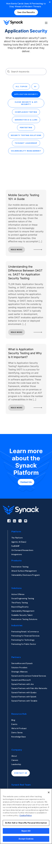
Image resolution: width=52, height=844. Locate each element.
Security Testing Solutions (26, 135)
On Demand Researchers (22, 550)
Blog (13, 720)
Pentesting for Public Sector (23, 644)
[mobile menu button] (46, 22)
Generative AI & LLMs (26, 120)
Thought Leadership (26, 143)
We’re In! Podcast (18, 728)
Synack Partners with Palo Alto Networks (29, 688)
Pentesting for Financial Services (25, 635)
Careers (14, 760)
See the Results (26, 12)
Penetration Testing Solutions (24, 619)
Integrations (16, 554)
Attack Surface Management (24, 571)
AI (35, 86)
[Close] (49, 792)
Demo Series (17, 732)
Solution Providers (19, 667)
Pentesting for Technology (22, 640)
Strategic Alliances (19, 671)
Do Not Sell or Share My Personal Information (26, 823)
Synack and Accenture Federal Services (28, 676)
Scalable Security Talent (22, 615)
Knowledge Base (18, 736)
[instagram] (25, 521)
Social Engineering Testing (22, 598)
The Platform (17, 537)
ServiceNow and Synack (21, 663)
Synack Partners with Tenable (24, 701)
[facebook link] (9, 521)
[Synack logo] (13, 22)
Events (14, 724)
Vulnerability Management (26, 151)
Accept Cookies (26, 839)
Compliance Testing (26, 112)
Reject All (25, 831)
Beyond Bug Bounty (19, 607)
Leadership (16, 764)
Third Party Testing (19, 602)
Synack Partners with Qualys (23, 692)
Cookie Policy (25, 815)
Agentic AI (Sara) (18, 542)
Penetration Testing (19, 566)
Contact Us (26, 482)
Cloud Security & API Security (26, 103)
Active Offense (17, 594)
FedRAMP (15, 546)
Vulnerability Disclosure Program (25, 575)
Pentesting (26, 127)
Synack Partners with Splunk (23, 696)
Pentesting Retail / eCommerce (25, 631)
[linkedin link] (14, 521)
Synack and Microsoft (21, 680)
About (14, 756)
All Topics (21, 86)
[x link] (20, 521)
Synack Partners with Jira (22, 684)
